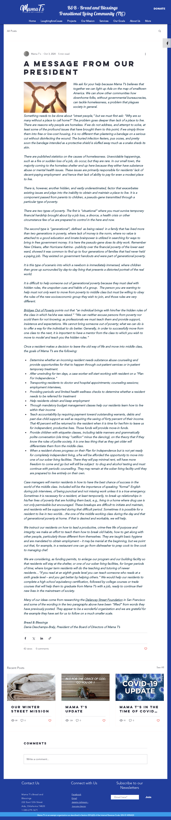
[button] (159, 30)
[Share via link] (49, 638)
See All (160, 667)
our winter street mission (30, 709)
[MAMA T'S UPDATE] (85, 687)
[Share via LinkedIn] (41, 638)
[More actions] (145, 54)
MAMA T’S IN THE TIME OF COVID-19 (139, 709)
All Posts (12, 31)
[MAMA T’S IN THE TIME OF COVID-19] (140, 687)
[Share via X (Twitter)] (33, 638)
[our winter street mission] (31, 687)
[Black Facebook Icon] (167, 43)
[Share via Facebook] (25, 638)
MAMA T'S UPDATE (76, 709)
